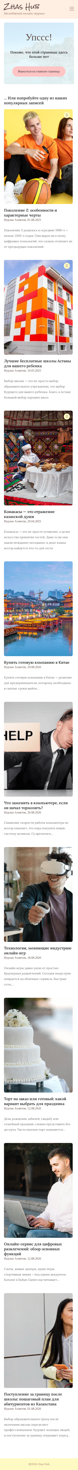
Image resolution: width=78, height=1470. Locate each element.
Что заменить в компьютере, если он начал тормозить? (36, 805)
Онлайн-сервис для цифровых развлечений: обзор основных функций (33, 1249)
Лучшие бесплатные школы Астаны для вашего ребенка (37, 363)
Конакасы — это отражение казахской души (29, 514)
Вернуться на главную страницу (39, 71)
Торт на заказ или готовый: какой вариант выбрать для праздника (35, 1101)
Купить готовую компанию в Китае (36, 662)
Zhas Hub (21, 7)
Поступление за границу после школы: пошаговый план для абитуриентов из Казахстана (33, 1399)
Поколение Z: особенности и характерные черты (30, 212)
